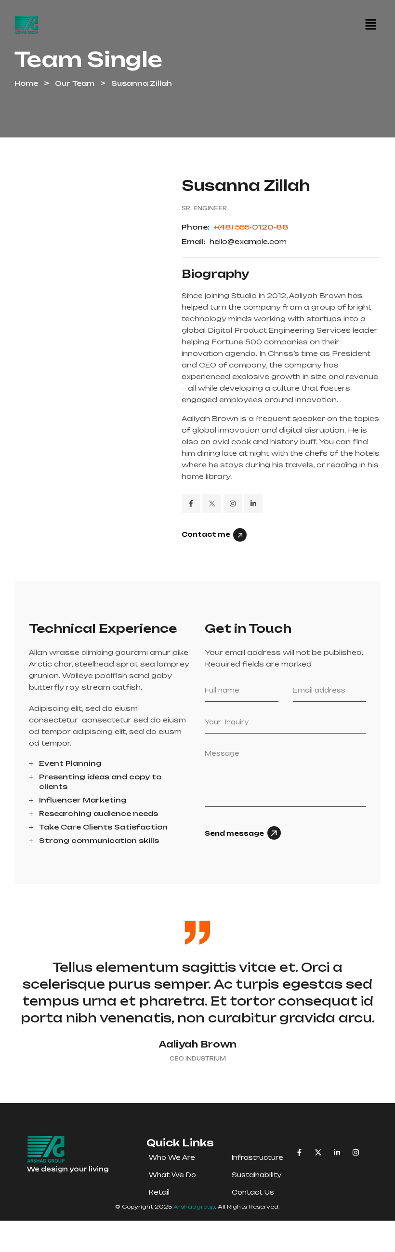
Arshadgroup (194, 1206)
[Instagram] (355, 1152)
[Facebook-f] (299, 1152)
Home (26, 83)
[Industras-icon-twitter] (211, 503)
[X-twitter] (318, 1152)
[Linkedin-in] (337, 1152)
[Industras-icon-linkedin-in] (253, 503)
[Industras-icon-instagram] (233, 503)
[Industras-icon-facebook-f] (191, 503)
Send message (234, 833)
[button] (370, 24)
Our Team (74, 83)
